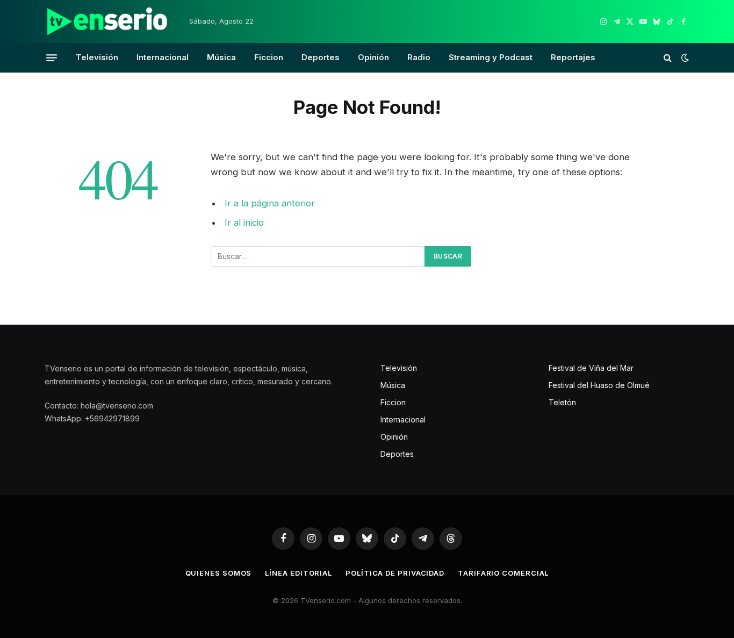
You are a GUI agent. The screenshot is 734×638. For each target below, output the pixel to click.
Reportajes (573, 57)
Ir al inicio (244, 222)
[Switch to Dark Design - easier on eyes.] (684, 57)
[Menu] (51, 57)
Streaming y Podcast (490, 57)
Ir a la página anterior (270, 203)
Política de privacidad (395, 573)
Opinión (373, 57)
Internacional (162, 57)
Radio (418, 57)
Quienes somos (218, 573)
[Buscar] (667, 58)
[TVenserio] (107, 21)
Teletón (562, 402)
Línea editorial (298, 573)
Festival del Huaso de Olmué (599, 385)
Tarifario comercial (503, 573)
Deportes (320, 57)
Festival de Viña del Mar (591, 367)
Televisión (97, 57)
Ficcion (268, 57)
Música (221, 57)
